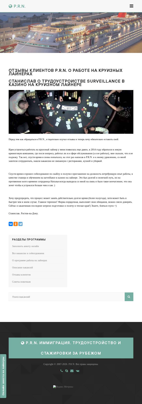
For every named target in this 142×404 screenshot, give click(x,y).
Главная (69, 35)
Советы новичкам (21, 281)
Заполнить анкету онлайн (25, 246)
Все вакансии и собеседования (28, 253)
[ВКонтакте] (11, 224)
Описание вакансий (22, 267)
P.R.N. (19, 6)
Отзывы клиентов (21, 274)
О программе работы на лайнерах (29, 260)
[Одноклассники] (16, 224)
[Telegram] (20, 224)
